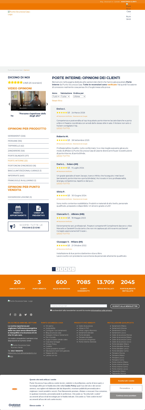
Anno (54, 93)
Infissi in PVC (84, 328)
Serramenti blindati (86, 333)
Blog (101, 1)
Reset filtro (57, 101)
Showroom (108, 1)
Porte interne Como (120, 367)
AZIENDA (36, 15)
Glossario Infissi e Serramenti (57, 335)
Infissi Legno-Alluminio (88, 330)
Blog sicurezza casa (53, 333)
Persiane (15, 141)
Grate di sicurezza (86, 326)
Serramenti (16, 136)
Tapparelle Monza (119, 373)
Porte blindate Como (120, 351)
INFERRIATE (62, 11)
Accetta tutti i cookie (126, 381)
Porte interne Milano (120, 362)
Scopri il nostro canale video (57, 340)
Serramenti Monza (119, 328)
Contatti (117, 1)
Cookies (49, 346)
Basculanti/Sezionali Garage (24, 171)
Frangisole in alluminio (22, 180)
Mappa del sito (51, 353)
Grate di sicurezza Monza (122, 335)
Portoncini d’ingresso (87, 340)
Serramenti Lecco (119, 333)
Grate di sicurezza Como (121, 340)
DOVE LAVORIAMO (79, 11)
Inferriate (16, 176)
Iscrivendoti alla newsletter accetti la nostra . (82, 310)
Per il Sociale (51, 337)
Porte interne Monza (120, 364)
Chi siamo (49, 326)
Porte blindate (18, 156)
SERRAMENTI (38, 11)
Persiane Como (118, 360)
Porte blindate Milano (120, 344)
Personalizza (125, 388)
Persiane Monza (118, 353)
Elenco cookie (35, 405)
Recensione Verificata (65, 116)
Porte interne (18, 161)
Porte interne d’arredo (87, 342)
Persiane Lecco (118, 358)
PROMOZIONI (96, 11)
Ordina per (78, 93)
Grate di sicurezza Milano (122, 337)
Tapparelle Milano (119, 371)
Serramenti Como (119, 330)
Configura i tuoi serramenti (56, 330)
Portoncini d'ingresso (22, 166)
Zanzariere (16, 151)
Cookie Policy (70, 386)
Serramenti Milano (119, 326)
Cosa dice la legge (53, 342)
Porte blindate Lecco (120, 349)
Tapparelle (16, 146)
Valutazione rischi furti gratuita (57, 351)
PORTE (50, 11)
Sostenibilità (50, 328)
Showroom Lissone (20, 197)
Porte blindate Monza (120, 346)
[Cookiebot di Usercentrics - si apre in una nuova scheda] (15, 405)
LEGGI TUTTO (63, 128)
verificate (112, 85)
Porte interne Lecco (120, 369)
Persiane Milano (118, 355)
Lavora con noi (51, 355)
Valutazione (66, 93)
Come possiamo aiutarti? (55, 349)
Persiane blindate (85, 337)
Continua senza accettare (126, 396)
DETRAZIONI (110, 11)
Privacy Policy (51, 344)
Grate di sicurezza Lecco (121, 342)
